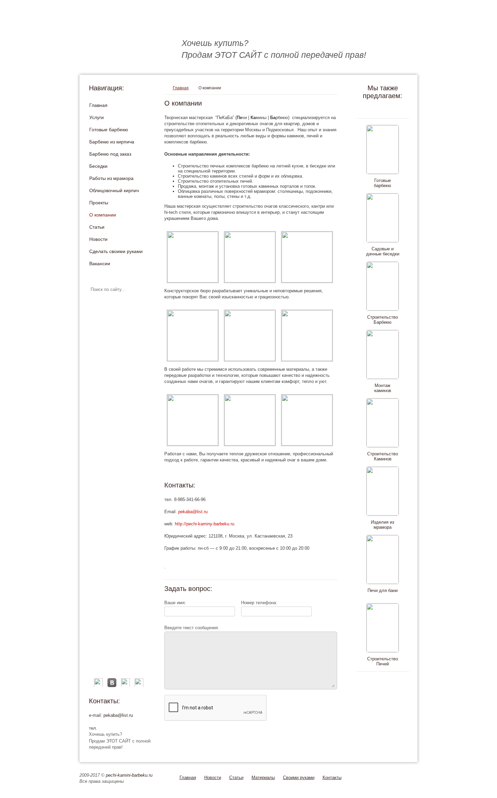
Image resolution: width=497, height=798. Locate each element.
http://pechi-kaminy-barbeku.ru (204, 523)
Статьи (96, 227)
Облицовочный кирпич (114, 190)
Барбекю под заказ (110, 154)
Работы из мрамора (111, 178)
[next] (381, 681)
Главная (98, 105)
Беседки (98, 166)
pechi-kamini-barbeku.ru (129, 775)
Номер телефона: (259, 602)
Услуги (96, 117)
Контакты (332, 777)
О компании (102, 215)
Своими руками (298, 777)
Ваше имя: (175, 602)
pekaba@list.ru (118, 715)
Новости (98, 239)
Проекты (98, 202)
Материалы (263, 777)
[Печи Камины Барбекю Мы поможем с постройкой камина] (184, 24)
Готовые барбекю (108, 129)
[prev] (381, 108)
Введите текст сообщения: (191, 627)
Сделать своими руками (116, 251)
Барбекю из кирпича (111, 141)
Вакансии (99, 263)
